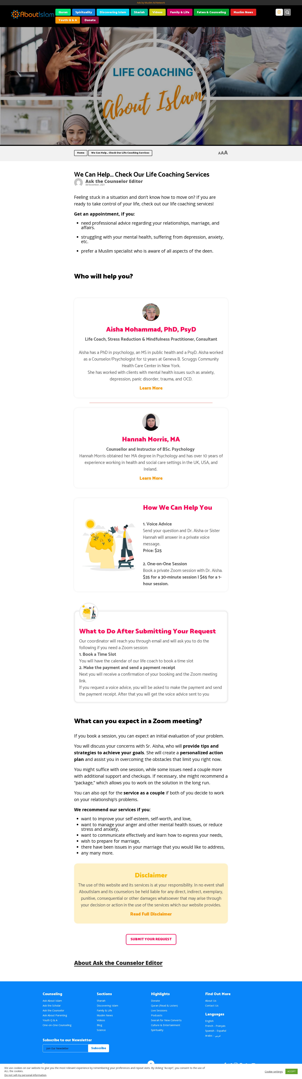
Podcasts (156, 1015)
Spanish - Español (215, 1030)
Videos (157, 12)
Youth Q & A (68, 20)
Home (80, 153)
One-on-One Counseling (57, 1025)
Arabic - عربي (213, 1035)
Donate (90, 20)
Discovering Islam (113, 12)
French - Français (215, 1025)
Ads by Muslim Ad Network (151, 2)
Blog (99, 1025)
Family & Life (179, 12)
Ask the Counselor (53, 1010)
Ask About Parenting (55, 1015)
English (209, 1021)
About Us (210, 1000)
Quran (63, 12)
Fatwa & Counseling (211, 12)
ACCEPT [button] (291, 1071)
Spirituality (83, 12)
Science (101, 1030)
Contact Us (211, 1005)
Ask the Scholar (52, 1005)
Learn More (151, 388)
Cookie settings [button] (274, 1071)
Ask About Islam (52, 1000)
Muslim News (243, 12)
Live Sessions (159, 1010)
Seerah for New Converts (166, 1020)
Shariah (139, 12)
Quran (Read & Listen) (164, 1005)
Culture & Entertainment (165, 1025)
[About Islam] (32, 15)
